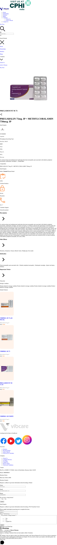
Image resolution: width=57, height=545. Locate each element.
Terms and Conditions (8, 465)
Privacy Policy (6, 463)
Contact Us (5, 21)
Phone (2, 513)
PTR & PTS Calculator (8, 453)
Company (5, 17)
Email (2, 512)
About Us (8, 19)
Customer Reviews (7, 459)
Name (2, 510)
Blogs (4, 16)
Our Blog (5, 461)
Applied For (8, 521)
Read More (21, 161)
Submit (2, 525)
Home (4, 12)
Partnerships (6, 13)
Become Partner (6, 450)
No (6, 520)
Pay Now (2, 67)
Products (5, 15)
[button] (28, 526)
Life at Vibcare (9, 20)
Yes (6, 518)
